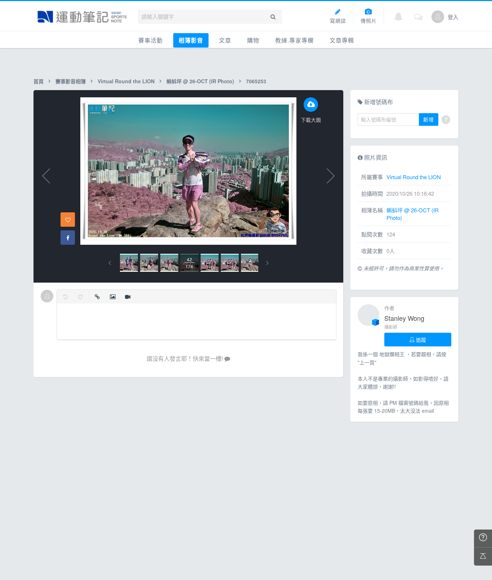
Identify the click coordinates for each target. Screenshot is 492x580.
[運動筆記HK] (82, 17)
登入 (453, 17)
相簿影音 (191, 40)
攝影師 (390, 327)
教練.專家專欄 (294, 40)
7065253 (256, 81)
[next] (267, 262)
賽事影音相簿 (70, 81)
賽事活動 (150, 40)
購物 (253, 40)
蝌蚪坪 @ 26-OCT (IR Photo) (200, 81)
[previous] (109, 262)
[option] (129, 263)
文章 (225, 40)
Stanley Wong (404, 318)
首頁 (38, 81)
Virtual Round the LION (126, 81)
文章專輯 (342, 40)
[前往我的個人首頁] (437, 16)
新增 (428, 119)
